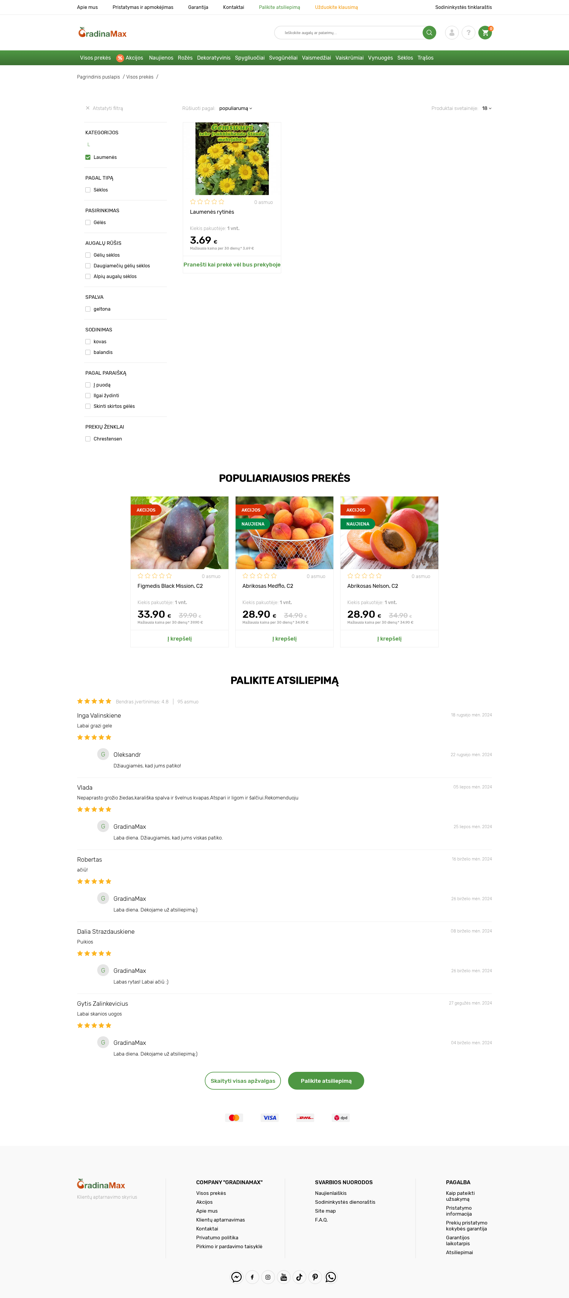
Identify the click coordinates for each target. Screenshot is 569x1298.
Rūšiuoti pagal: (198, 108)
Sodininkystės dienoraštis (345, 1202)
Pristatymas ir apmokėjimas (143, 7)
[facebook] (252, 1277)
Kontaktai (233, 7)
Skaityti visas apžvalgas (243, 1080)
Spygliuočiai (250, 58)
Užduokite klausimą (336, 7)
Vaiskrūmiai (349, 58)
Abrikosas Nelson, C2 (372, 586)
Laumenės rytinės (212, 212)
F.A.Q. (321, 1220)
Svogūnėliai (283, 58)
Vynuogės (380, 58)
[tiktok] (299, 1277)
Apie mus (87, 7)
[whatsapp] (331, 1277)
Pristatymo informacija (459, 1211)
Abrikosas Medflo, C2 (267, 586)
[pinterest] (315, 1277)
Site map (325, 1211)
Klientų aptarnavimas (220, 1220)
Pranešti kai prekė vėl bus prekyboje (232, 264)
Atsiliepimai (459, 1252)
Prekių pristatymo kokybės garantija (467, 1226)
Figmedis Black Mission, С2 (170, 586)
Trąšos (426, 58)
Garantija (198, 7)
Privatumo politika (217, 1237)
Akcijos (134, 58)
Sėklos (405, 58)
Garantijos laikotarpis (458, 1240)
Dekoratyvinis (214, 58)
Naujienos (161, 58)
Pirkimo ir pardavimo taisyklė (229, 1246)
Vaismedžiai (316, 58)
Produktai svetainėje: (454, 108)
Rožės (185, 58)
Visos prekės (95, 58)
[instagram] (268, 1277)
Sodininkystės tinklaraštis (463, 7)
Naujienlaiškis (331, 1193)
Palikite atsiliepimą (279, 7)
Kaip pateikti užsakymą (460, 1196)
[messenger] (237, 1277)
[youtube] (284, 1277)
